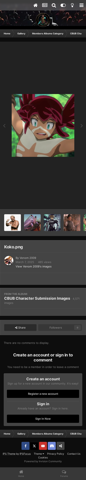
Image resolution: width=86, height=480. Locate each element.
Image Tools (69, 201)
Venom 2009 (28, 257)
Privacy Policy (55, 453)
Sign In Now (43, 418)
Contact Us (73, 453)
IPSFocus (25, 453)
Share (21, 327)
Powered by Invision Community (43, 461)
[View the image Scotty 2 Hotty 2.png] (12, 222)
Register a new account (43, 393)
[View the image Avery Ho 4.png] (32, 222)
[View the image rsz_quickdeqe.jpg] (72, 222)
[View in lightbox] (43, 125)
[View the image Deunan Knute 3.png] (52, 222)
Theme (38, 453)
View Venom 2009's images (34, 266)
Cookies (43, 457)
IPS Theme (9, 453)
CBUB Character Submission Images (37, 298)
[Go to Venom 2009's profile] (8, 260)
